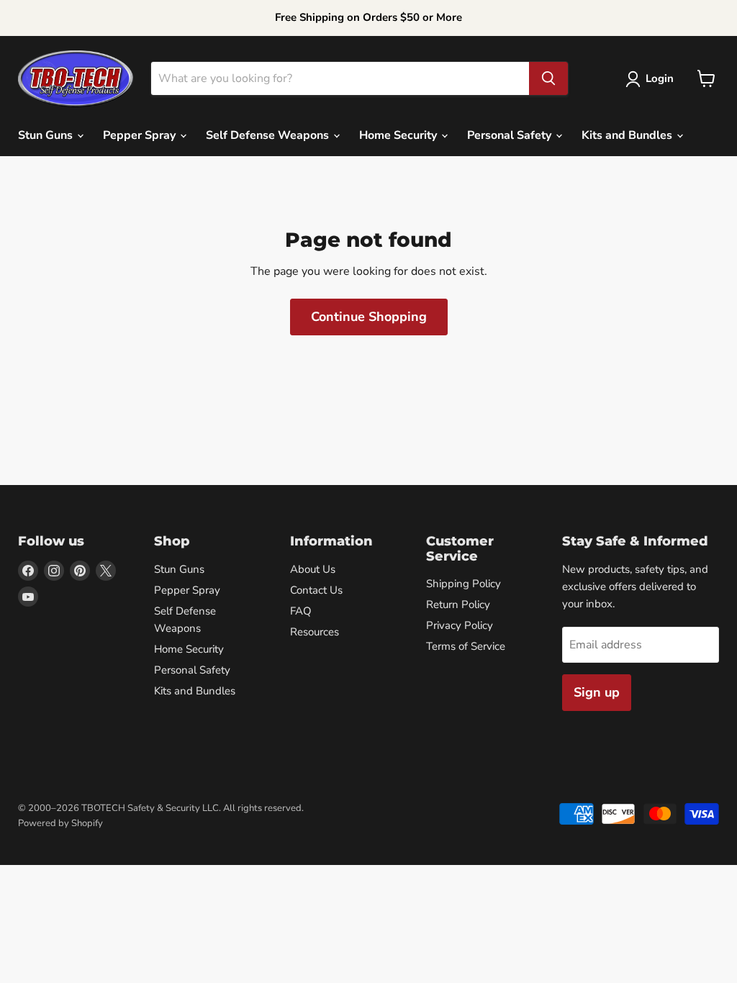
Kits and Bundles (628, 135)
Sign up (597, 692)
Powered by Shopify (60, 823)
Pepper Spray (140, 135)
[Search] (548, 78)
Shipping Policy (463, 583)
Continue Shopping (369, 316)
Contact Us (316, 590)
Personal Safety (510, 135)
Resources (314, 632)
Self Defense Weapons (269, 135)
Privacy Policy (459, 625)
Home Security (399, 135)
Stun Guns (47, 135)
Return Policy (458, 604)
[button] (652, 79)
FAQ (301, 611)
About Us (312, 569)
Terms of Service (465, 646)
